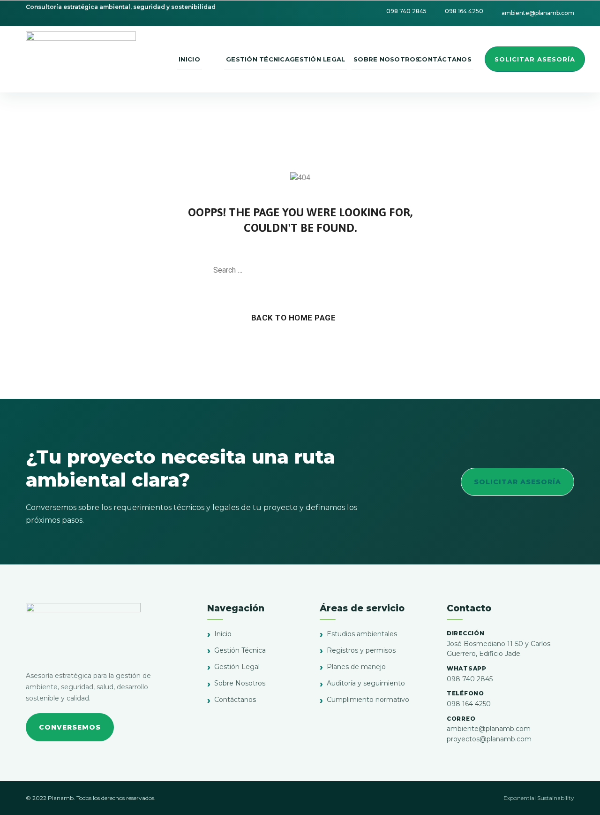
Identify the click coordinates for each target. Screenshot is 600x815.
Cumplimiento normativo (368, 699)
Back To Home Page (293, 317)
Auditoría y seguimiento (366, 683)
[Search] (382, 270)
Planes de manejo (356, 667)
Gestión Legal (237, 667)
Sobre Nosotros (239, 683)
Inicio (223, 634)
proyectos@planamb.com (489, 739)
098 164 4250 (469, 704)
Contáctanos (235, 699)
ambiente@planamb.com (489, 728)
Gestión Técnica (240, 650)
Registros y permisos (361, 650)
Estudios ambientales (362, 634)
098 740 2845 (470, 679)
